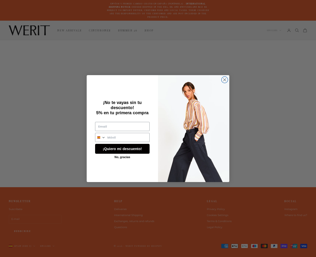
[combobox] (100, 137)
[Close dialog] (224, 80)
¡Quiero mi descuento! (122, 149)
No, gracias (122, 157)
